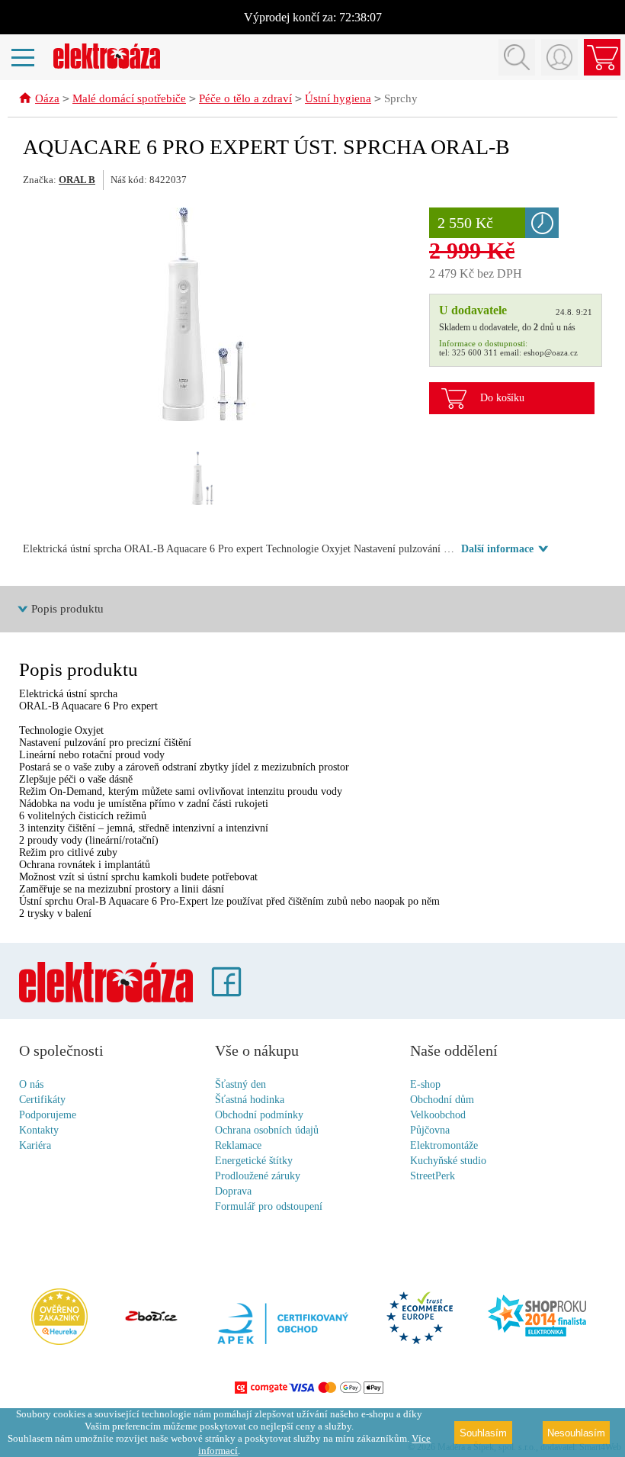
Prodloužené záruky (257, 1176)
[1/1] (203, 478)
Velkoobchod (438, 1115)
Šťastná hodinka (249, 1099)
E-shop (425, 1084)
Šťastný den (240, 1084)
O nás (31, 1084)
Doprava (233, 1191)
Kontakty (39, 1130)
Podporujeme (47, 1115)
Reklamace (238, 1145)
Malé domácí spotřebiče (129, 98)
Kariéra (35, 1145)
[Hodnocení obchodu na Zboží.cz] (151, 1317)
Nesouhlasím (576, 1433)
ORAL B (77, 179)
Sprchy (401, 98)
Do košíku (502, 398)
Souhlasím (483, 1433)
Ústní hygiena (338, 98)
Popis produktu (67, 609)
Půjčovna (430, 1130)
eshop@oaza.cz (551, 352)
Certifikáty (42, 1099)
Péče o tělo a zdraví (245, 98)
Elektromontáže (444, 1145)
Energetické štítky (254, 1160)
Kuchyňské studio (448, 1160)
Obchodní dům (442, 1099)
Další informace (497, 549)
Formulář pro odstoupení (268, 1206)
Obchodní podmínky (259, 1115)
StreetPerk (432, 1176)
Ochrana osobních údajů (267, 1130)
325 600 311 (475, 352)
